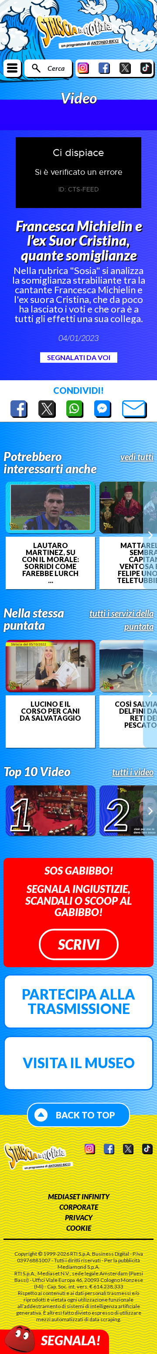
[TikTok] (146, 68)
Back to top (85, 1115)
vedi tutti (137, 456)
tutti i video (133, 772)
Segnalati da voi (78, 357)
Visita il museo (79, 1062)
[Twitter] (125, 68)
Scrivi (78, 944)
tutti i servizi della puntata (121, 620)
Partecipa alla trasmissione (78, 1001)
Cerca (56, 68)
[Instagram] (83, 68)
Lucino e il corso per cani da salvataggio (50, 711)
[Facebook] (104, 68)
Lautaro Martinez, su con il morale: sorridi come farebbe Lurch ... (50, 563)
